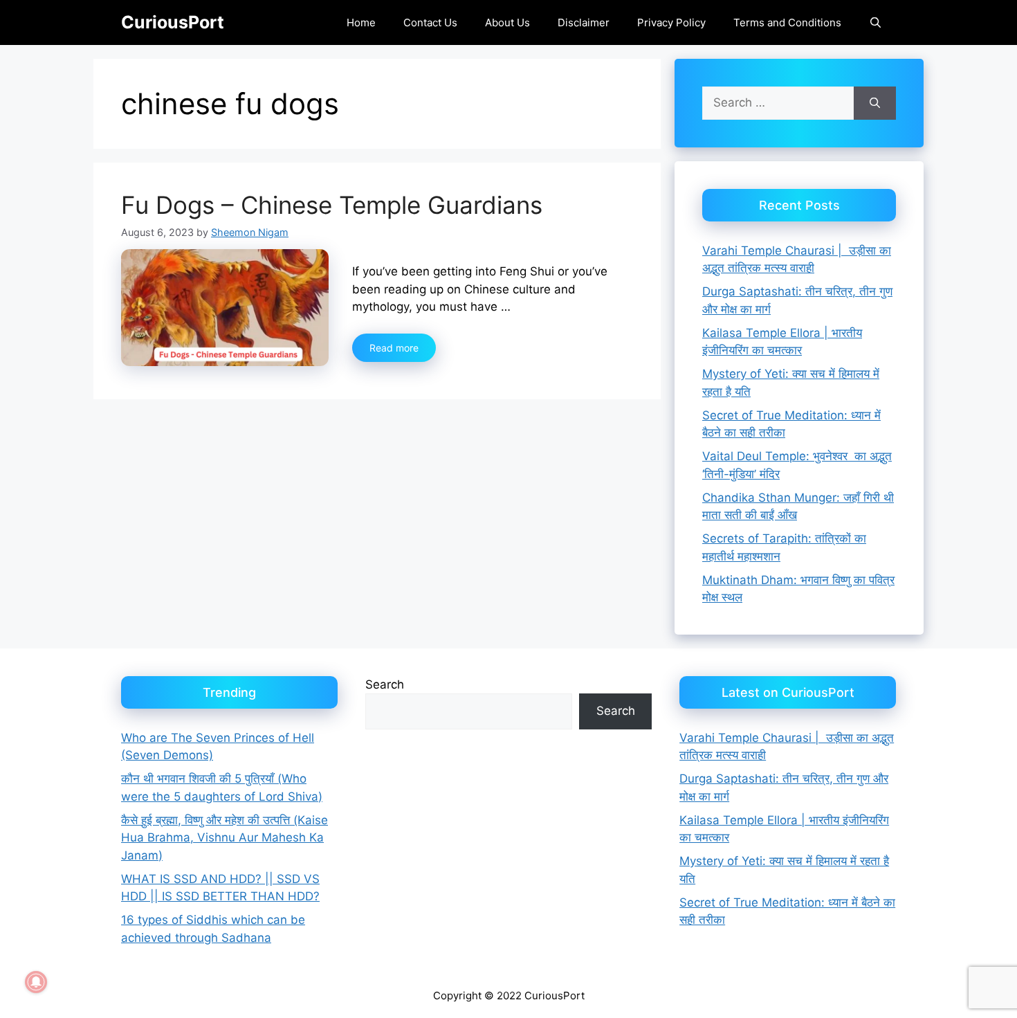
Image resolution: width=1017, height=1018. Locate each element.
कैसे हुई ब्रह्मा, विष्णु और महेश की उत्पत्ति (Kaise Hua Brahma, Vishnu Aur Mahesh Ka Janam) (224, 837)
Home (361, 22)
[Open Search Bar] (875, 22)
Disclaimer (584, 22)
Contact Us (430, 22)
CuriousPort (172, 22)
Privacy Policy (671, 22)
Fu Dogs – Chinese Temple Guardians (331, 204)
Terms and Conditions (787, 22)
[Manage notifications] (36, 982)
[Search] (875, 103)
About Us (507, 22)
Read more (394, 348)
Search (384, 684)
